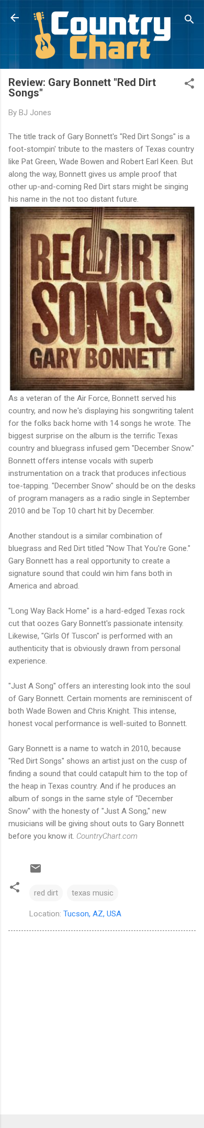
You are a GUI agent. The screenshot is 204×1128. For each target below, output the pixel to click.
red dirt (46, 893)
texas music (93, 893)
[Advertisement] (102, 1025)
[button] (189, 85)
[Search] (189, 21)
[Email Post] (35, 872)
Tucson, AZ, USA (92, 913)
